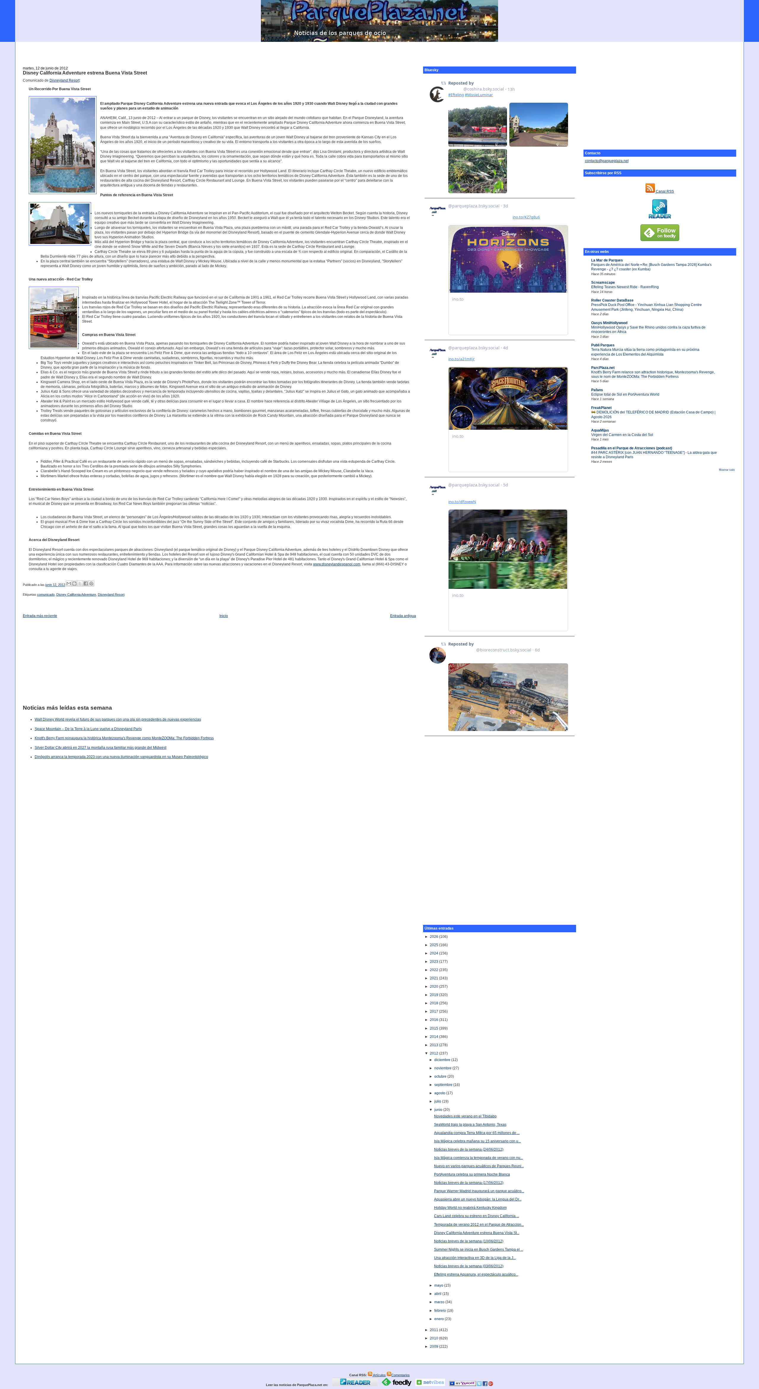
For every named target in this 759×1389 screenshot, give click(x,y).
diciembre (442, 1060)
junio (438, 1110)
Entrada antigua (403, 616)
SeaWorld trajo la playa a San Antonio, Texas (470, 1124)
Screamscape (603, 282)
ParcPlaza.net (603, 368)
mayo (439, 1285)
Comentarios (400, 1375)
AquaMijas (600, 430)
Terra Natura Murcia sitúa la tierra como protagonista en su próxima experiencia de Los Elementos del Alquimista (645, 352)
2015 (434, 1028)
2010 (434, 1338)
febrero (440, 1311)
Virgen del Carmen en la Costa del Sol (622, 435)
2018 (434, 1003)
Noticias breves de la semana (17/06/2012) (468, 1183)
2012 (434, 1053)
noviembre (443, 1068)
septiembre (443, 1085)
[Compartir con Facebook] (86, 583)
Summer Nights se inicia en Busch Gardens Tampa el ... (478, 1249)
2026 (434, 937)
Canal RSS (664, 191)
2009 (434, 1346)
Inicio (223, 616)
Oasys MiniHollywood (609, 323)
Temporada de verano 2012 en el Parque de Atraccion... (479, 1224)
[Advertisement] (379, 51)
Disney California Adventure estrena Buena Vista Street (85, 72)
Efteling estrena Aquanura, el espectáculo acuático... (476, 1274)
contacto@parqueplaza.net (607, 161)
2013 (434, 1045)
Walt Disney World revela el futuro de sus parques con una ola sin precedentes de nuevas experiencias (118, 719)
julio (438, 1101)
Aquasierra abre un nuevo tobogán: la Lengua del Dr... (478, 1199)
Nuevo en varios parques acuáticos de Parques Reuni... (479, 1166)
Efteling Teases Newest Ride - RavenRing (625, 287)
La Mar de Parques (607, 260)
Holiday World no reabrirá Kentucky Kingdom (470, 1208)
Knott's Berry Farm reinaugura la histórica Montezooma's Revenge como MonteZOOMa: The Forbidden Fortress (124, 738)
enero (439, 1319)
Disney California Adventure (76, 594)
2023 (434, 962)
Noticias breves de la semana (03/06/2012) (468, 1266)
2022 (434, 970)
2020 (434, 986)
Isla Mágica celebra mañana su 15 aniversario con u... (477, 1141)
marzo (439, 1302)
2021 (434, 978)
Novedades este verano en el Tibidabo (465, 1116)
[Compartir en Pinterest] (91, 583)
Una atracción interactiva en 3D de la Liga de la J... (475, 1258)
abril (438, 1294)
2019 (434, 995)
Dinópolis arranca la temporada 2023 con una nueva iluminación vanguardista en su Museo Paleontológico (121, 757)
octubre (440, 1076)
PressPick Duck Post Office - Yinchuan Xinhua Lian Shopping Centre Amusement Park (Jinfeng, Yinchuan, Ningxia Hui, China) (646, 307)
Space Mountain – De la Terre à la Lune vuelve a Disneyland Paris (88, 729)
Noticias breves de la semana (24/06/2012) (468, 1149)
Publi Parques (603, 345)
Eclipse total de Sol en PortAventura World (625, 394)
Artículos (379, 1375)
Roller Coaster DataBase (612, 300)
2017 (434, 1011)
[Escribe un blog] (74, 583)
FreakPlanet (601, 408)
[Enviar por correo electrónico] (69, 583)
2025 (434, 945)
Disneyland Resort (64, 80)
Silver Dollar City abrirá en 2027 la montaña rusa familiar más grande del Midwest (100, 748)
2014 (434, 1037)
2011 (434, 1330)
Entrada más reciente (40, 616)
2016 (434, 1020)
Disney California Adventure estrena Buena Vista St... (476, 1233)
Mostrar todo (727, 469)
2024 (434, 953)
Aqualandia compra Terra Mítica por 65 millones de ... (477, 1133)
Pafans (597, 390)
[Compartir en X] (80, 583)
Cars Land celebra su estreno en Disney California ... (476, 1216)
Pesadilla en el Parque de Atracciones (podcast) (631, 448)
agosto (440, 1093)
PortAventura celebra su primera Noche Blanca (472, 1174)
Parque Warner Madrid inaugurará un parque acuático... (479, 1191)
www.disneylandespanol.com (336, 564)
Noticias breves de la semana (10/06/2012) (468, 1241)
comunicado (46, 594)
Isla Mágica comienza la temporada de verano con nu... (478, 1158)
